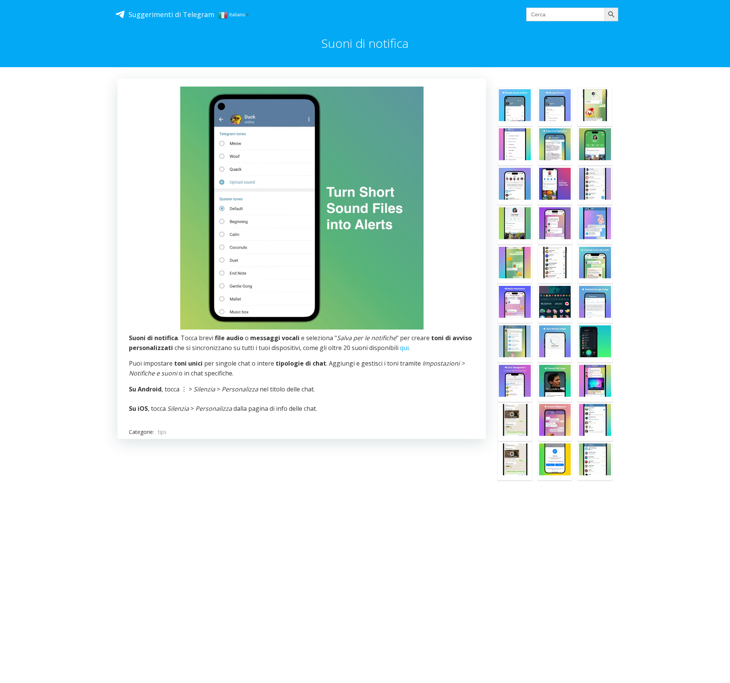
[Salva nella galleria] (515, 146)
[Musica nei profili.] (555, 225)
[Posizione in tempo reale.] (595, 107)
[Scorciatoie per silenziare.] (595, 422)
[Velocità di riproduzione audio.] (595, 225)
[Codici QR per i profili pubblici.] (555, 383)
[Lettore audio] (515, 343)
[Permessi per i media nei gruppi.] (515, 304)
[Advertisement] (301, 540)
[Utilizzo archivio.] (555, 343)
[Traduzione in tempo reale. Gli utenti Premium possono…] (555, 146)
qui (404, 348)
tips (162, 431)
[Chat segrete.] (515, 225)
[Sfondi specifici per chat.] (555, 422)
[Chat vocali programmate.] (555, 185)
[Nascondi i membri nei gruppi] (595, 383)
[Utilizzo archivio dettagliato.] (595, 304)
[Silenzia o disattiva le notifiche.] (515, 107)
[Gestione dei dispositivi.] (555, 107)
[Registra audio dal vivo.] (595, 343)
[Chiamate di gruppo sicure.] (595, 146)
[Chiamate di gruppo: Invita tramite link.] (555, 461)
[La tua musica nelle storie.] (555, 304)
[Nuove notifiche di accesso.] (515, 185)
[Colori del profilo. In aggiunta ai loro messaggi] (595, 264)
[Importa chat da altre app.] (515, 422)
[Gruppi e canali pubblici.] (595, 185)
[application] (302, 208)
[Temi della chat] (515, 264)
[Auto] (515, 383)
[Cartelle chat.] (555, 264)
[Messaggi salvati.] (595, 461)
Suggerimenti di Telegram (171, 14)
